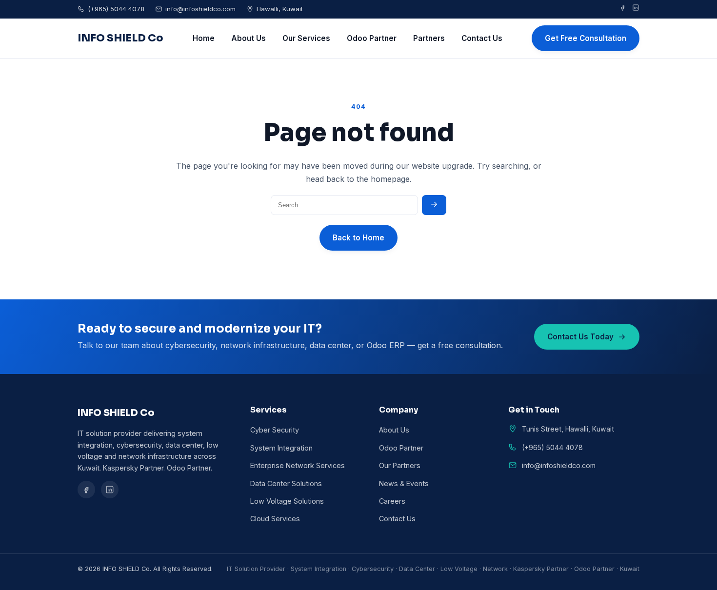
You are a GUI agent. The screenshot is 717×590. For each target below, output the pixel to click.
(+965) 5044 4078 (116, 9)
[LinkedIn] (635, 9)
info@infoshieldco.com (200, 9)
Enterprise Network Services (297, 465)
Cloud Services (275, 518)
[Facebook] (622, 9)
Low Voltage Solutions (287, 501)
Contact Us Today (580, 336)
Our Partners (399, 465)
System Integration (281, 448)
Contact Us (481, 38)
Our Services (306, 38)
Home (204, 38)
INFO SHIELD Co (120, 38)
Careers (392, 501)
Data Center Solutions (286, 483)
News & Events (404, 483)
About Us (248, 38)
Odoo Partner (372, 38)
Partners (429, 38)
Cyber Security (274, 430)
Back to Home (358, 237)
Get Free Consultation (585, 38)
